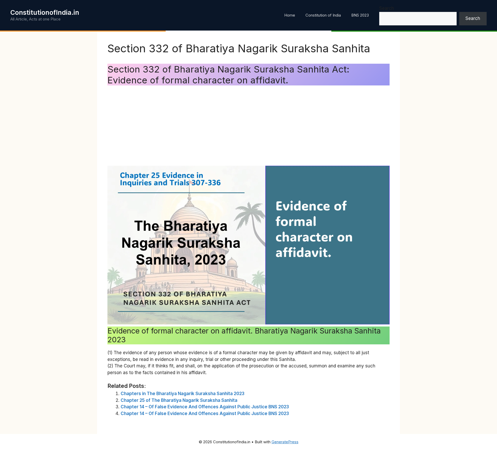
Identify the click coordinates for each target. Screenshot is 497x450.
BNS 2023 (360, 15)
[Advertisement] (248, 127)
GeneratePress (285, 441)
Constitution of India (323, 15)
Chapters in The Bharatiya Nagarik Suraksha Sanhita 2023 (182, 393)
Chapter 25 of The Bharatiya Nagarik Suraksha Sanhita (179, 400)
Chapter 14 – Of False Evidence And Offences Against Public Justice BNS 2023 (205, 406)
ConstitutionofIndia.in (44, 12)
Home (289, 15)
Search (386, 8)
